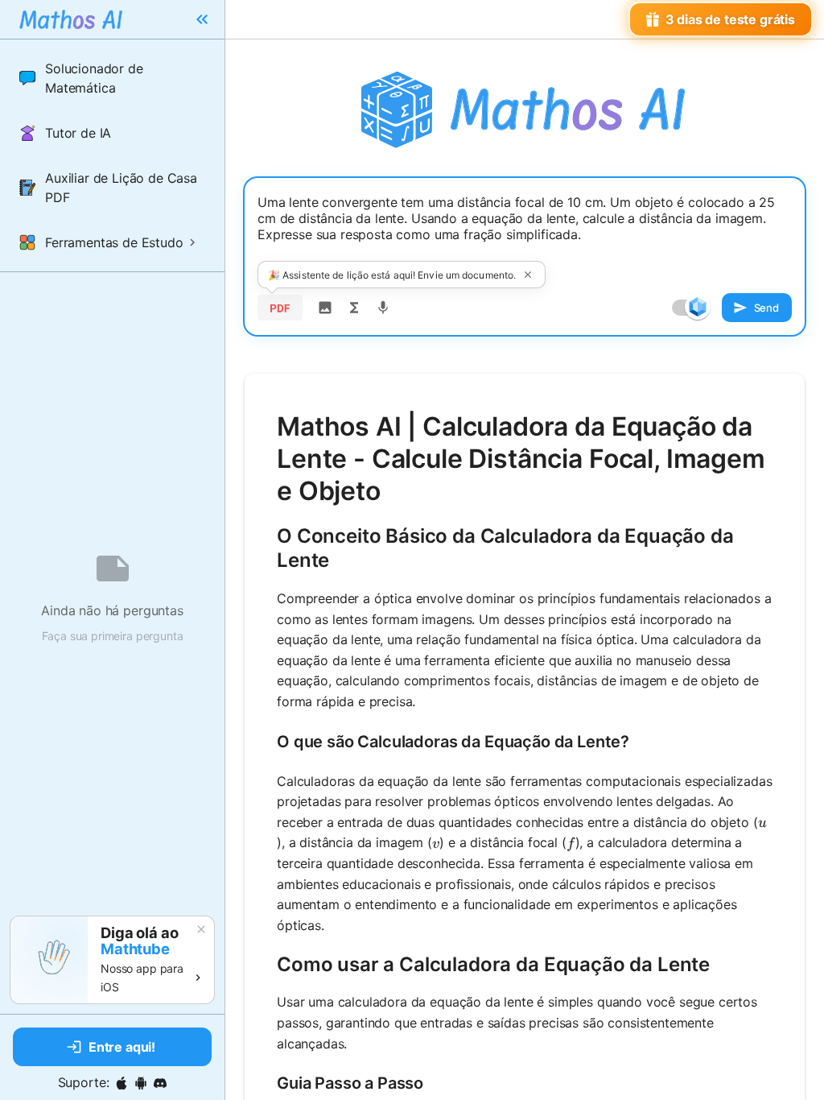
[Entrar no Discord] (160, 1083)
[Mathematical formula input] (354, 307)
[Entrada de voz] (383, 307)
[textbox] (525, 231)
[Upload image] (325, 307)
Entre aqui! (122, 1047)
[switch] (697, 307)
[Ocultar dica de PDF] (528, 274)
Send (766, 307)
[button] (112, 78)
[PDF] (280, 307)
